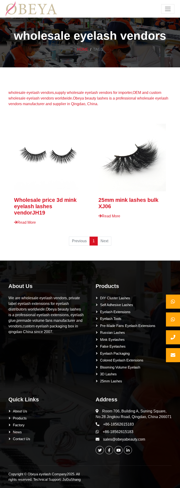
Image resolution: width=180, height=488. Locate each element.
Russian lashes (112, 332)
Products (107, 286)
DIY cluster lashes (115, 298)
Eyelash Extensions (115, 312)
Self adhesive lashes (116, 305)
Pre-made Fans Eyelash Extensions (127, 326)
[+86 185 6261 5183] (173, 302)
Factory (19, 425)
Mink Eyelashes (112, 340)
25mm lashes (111, 381)
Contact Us (21, 439)
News (17, 432)
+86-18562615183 (118, 424)
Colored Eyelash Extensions (121, 360)
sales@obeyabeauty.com (124, 439)
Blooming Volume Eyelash (120, 367)
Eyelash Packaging (115, 353)
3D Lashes (108, 374)
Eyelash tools (110, 319)
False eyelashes (113, 346)
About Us (20, 286)
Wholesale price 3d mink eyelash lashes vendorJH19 (45, 206)
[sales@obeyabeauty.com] (173, 355)
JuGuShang (71, 479)
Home (82, 49)
